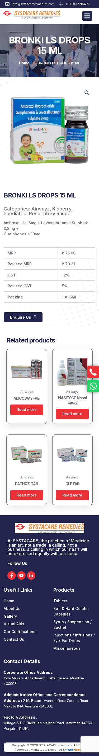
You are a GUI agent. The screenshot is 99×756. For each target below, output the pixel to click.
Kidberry (61, 209)
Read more (27, 409)
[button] (87, 93)
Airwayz (40, 209)
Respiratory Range (49, 213)
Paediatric (15, 213)
